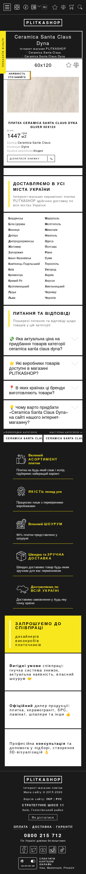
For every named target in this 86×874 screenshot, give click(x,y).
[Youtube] (43, 849)
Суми (48, 258)
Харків (49, 275)
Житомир (14, 247)
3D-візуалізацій (26, 751)
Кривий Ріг (15, 281)
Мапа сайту (33, 792)
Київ (11, 269)
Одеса (49, 241)
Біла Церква (16, 224)
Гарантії (64, 826)
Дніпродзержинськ (21, 241)
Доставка (42, 826)
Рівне (48, 252)
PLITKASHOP (43, 22)
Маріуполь (52, 218)
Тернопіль (52, 264)
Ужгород (50, 269)
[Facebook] (23, 849)
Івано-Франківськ (19, 258)
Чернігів (50, 298)
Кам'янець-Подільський (24, 264)
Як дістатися (43, 817)
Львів (11, 298)
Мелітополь (53, 224)
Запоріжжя (15, 252)
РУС (59, 799)
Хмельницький (54, 286)
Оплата (21, 826)
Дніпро (13, 235)
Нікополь (51, 235)
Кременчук (15, 275)
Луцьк (12, 292)
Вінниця (14, 230)
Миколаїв (51, 230)
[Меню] (7, 7)
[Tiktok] (62, 849)
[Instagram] (52, 849)
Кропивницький (18, 286)
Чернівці (50, 292)
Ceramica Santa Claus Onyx (24, 438)
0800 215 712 (43, 835)
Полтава (51, 247)
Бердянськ (15, 218)
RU (44, 7)
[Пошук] (80, 7)
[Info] (26, 7)
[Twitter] (33, 849)
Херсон (50, 281)
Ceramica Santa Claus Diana (64, 438)
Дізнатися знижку (31, 158)
